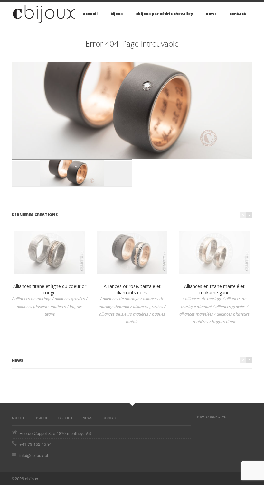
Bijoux (116, 13)
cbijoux (65, 418)
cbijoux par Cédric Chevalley (164, 13)
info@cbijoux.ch (34, 455)
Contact (238, 13)
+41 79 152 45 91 (35, 444)
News (211, 13)
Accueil (90, 13)
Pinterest (200, 430)
